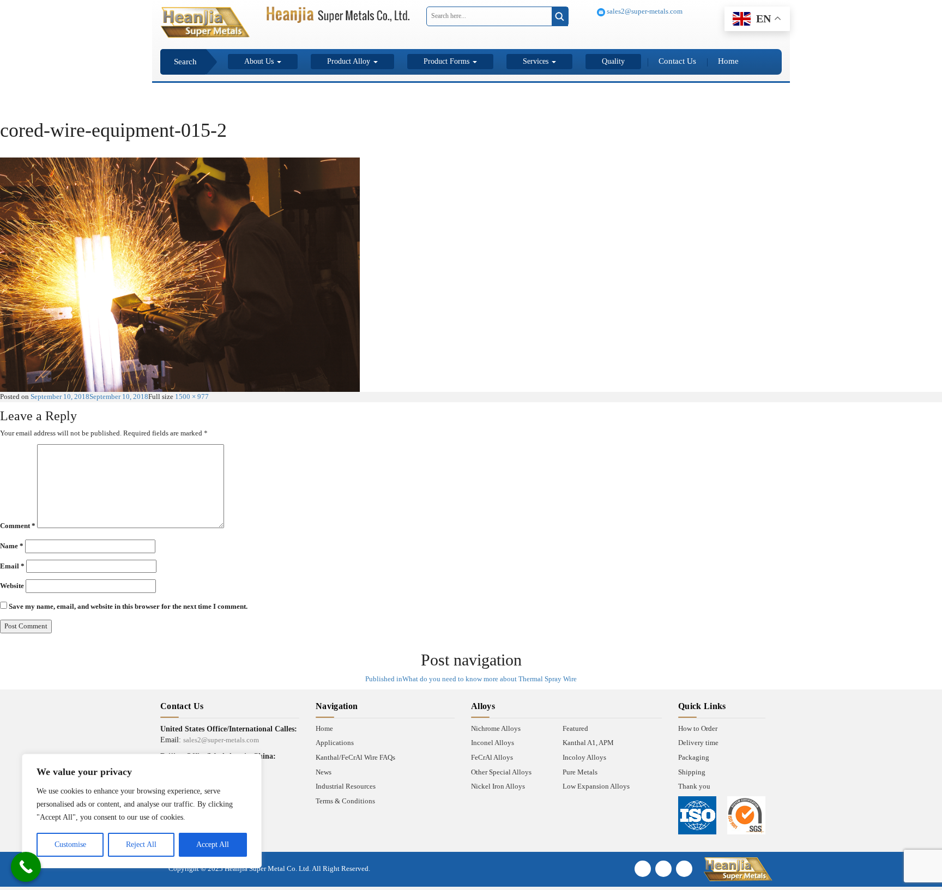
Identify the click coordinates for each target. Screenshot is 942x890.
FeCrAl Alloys (492, 757)
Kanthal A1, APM (588, 742)
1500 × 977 (192, 396)
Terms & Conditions (345, 801)
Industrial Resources (346, 786)
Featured (575, 728)
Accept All (212, 844)
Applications (335, 742)
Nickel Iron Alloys (498, 786)
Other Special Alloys (501, 772)
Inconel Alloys (492, 742)
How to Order (697, 728)
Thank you (694, 786)
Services (537, 61)
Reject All (141, 844)
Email (12, 566)
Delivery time (698, 742)
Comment (17, 526)
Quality (613, 61)
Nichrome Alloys (496, 728)
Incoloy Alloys (584, 757)
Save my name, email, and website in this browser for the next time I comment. (128, 606)
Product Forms (448, 61)
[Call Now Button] (26, 867)
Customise (70, 844)
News (323, 772)
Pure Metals (580, 772)
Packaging (693, 757)
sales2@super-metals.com (644, 11)
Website (12, 586)
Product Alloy (349, 61)
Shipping (691, 772)
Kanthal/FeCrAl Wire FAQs (355, 757)
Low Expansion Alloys (596, 786)
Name (11, 546)
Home (728, 61)
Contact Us (677, 61)
